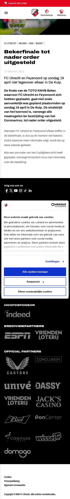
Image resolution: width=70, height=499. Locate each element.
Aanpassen (33, 281)
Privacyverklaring (12, 481)
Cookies (7, 477)
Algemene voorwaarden (14, 485)
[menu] (6, 13)
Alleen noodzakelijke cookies (35, 291)
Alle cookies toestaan (35, 271)
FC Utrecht (10, 43)
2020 (31, 43)
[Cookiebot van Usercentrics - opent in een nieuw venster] (51, 205)
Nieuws (23, 43)
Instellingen (52, 261)
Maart (39, 43)
